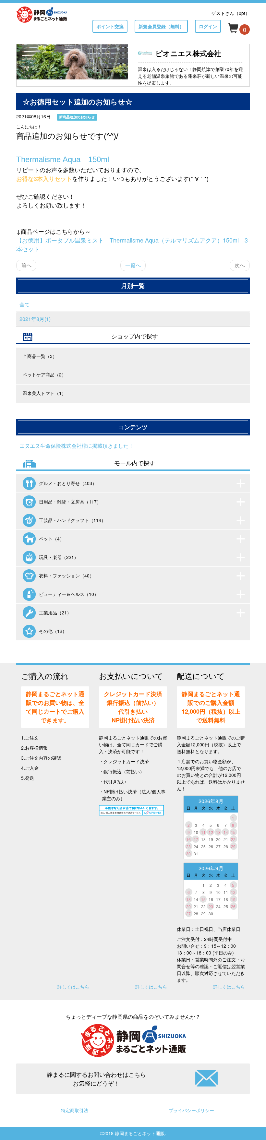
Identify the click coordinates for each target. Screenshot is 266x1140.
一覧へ (133, 265)
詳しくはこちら (73, 986)
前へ (26, 265)
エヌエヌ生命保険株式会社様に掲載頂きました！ (76, 445)
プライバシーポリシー (191, 1110)
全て (24, 304)
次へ (240, 265)
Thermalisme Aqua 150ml (62, 159)
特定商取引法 (74, 1110)
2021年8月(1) (35, 319)
